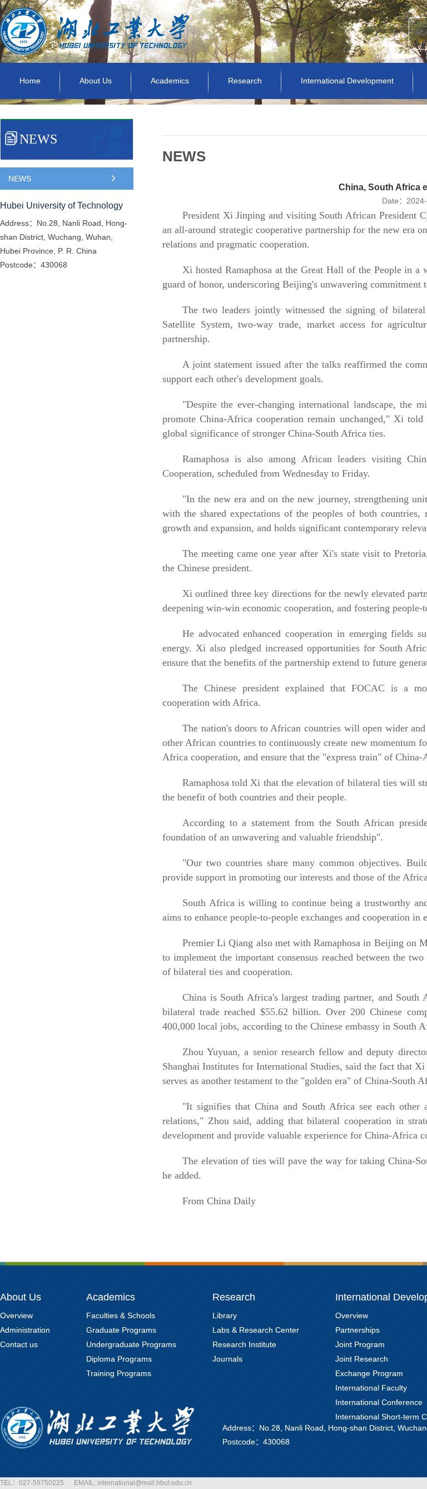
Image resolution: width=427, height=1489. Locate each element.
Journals (227, 1358)
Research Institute (244, 1344)
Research (245, 80)
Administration (25, 1329)
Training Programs (118, 1373)
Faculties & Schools (120, 1315)
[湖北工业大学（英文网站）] (94, 60)
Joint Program (360, 1344)
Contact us (19, 1344)
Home (30, 80)
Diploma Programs (119, 1358)
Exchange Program (369, 1373)
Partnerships (357, 1329)
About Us (96, 80)
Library (224, 1315)
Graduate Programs (121, 1329)
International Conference (379, 1402)
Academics (170, 80)
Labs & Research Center (255, 1329)
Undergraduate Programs (131, 1344)
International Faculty (371, 1387)
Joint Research (361, 1358)
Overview (16, 1315)
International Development (347, 80)
